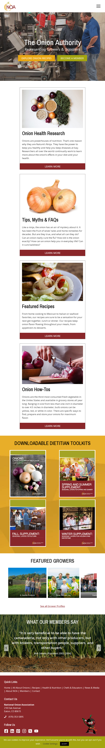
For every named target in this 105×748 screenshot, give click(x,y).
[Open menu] (98, 6)
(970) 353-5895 (16, 716)
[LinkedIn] (12, 731)
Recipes (36, 687)
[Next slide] (94, 582)
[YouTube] (30, 731)
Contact (36, 691)
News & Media (92, 687)
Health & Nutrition (51, 687)
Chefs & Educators (73, 687)
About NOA (11, 691)
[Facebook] (6, 731)
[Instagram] (24, 731)
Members (25, 691)
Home (7, 687)
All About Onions (21, 687)
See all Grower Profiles (52, 606)
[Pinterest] (18, 731)
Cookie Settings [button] (50, 743)
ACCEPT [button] (64, 744)
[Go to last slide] (10, 582)
